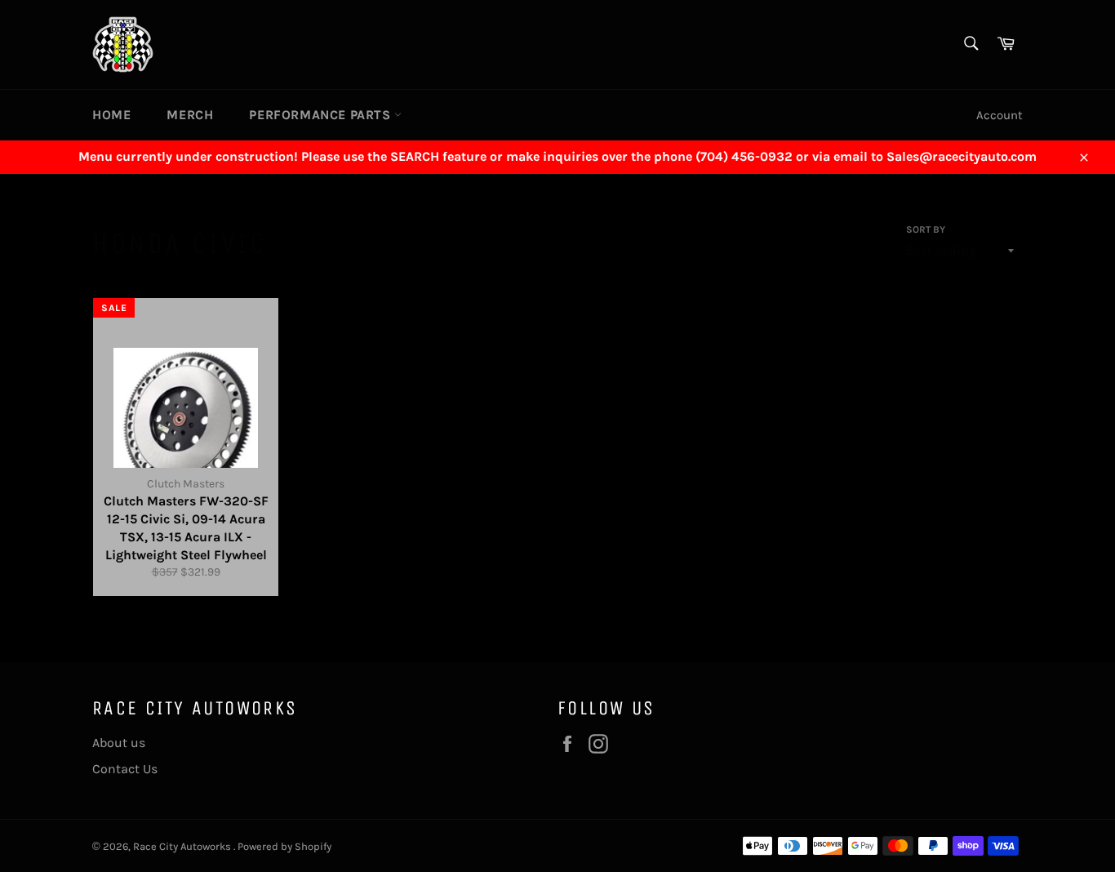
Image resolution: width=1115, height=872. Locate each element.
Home (111, 114)
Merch (190, 114)
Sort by (925, 229)
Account (999, 115)
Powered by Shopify (284, 846)
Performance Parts (321, 114)
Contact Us (125, 768)
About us (118, 742)
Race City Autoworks (183, 846)
